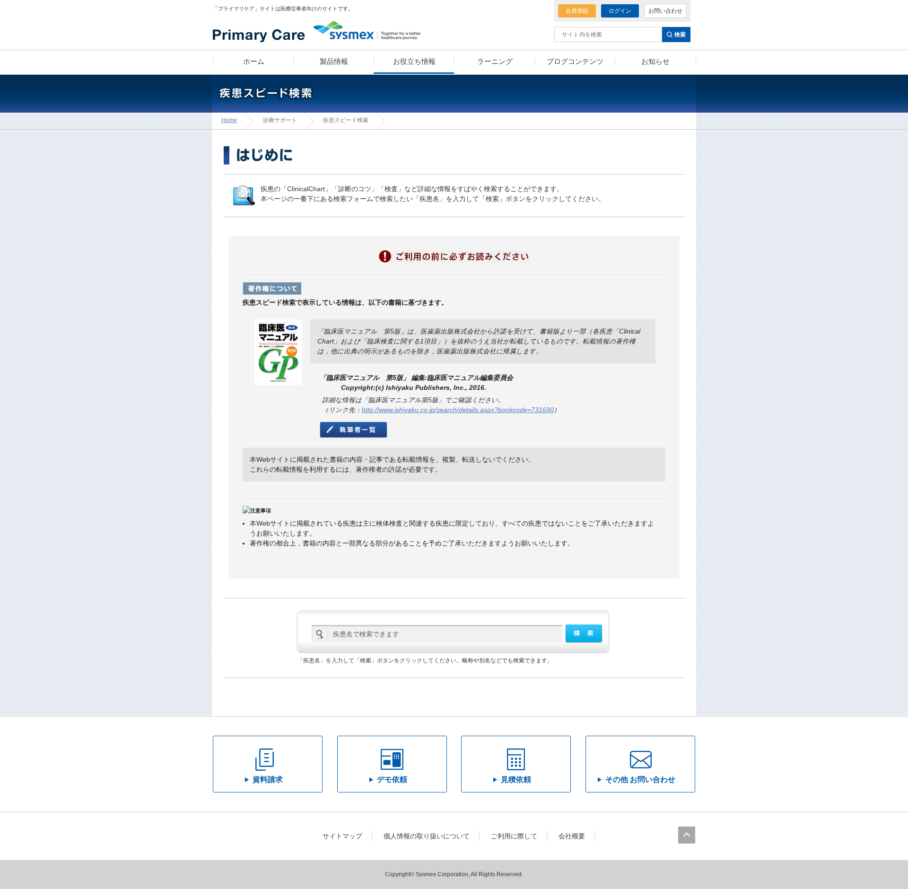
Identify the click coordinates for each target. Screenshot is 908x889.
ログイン (620, 11)
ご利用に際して (514, 836)
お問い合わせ (665, 11)
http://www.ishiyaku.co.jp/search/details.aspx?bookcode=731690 (458, 410)
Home (229, 120)
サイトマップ (342, 836)
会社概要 (572, 836)
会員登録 (577, 11)
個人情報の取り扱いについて (427, 836)
